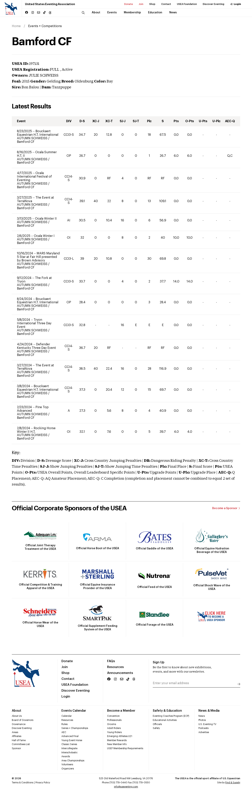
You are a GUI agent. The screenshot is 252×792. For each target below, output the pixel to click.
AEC (63, 732)
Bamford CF (25, 141)
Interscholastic (69, 752)
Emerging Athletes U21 (119, 736)
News (201, 716)
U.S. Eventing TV (207, 724)
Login (237, 4)
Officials (157, 724)
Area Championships (72, 760)
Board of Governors (22, 720)
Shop (152, 4)
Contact (166, 4)
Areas (15, 732)
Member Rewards (117, 740)
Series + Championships (74, 728)
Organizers (67, 768)
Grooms (111, 724)
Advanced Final (70, 736)
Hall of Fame (19, 740)
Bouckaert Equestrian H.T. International (37, 133)
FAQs (111, 661)
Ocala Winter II (46, 218)
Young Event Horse (71, 740)
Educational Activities (165, 720)
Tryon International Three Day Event (34, 323)
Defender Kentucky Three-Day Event (36, 346)
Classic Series (69, 744)
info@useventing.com (126, 787)
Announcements (120, 673)
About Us (17, 716)
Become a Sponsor (224, 508)
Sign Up (158, 662)
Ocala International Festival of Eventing (34, 176)
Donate (128, 4)
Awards (65, 756)
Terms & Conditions (22, 782)
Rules (64, 724)
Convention (113, 716)
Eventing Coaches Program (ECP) (171, 716)
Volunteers (67, 764)
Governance (18, 724)
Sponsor (16, 748)
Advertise (203, 732)
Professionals (114, 720)
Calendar (66, 716)
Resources (115, 667)
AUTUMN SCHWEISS (32, 138)
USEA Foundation (187, 4)
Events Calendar (73, 710)
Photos (202, 720)
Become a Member (121, 710)
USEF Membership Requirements (125, 748)
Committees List (21, 744)
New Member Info (117, 744)
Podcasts (203, 728)
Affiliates (16, 736)
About (16, 710)
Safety (156, 728)
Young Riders (114, 732)
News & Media (209, 710)
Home (16, 26)
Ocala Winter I (44, 235)
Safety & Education (167, 710)
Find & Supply (232, 782)
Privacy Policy (42, 782)
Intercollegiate (69, 748)
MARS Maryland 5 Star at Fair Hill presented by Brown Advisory (38, 257)
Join (141, 4)
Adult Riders (114, 728)
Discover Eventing (213, 4)
